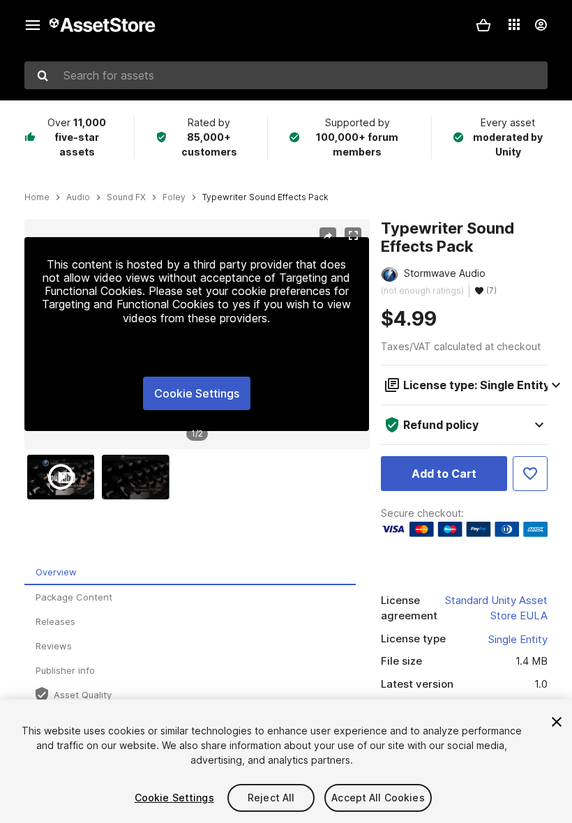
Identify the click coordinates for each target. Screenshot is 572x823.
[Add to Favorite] (530, 473)
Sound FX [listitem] (126, 197)
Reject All (271, 797)
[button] (483, 25)
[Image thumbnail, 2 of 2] (139, 477)
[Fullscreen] (353, 235)
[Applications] (514, 24)
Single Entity (518, 639)
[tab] (190, 573)
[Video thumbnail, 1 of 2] (64, 477)
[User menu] (541, 25)
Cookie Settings (196, 393)
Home (37, 197)
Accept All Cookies (378, 797)
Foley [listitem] (174, 197)
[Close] (556, 722)
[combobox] (286, 75)
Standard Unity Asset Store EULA (496, 608)
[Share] (327, 235)
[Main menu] (33, 25)
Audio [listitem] (78, 197)
